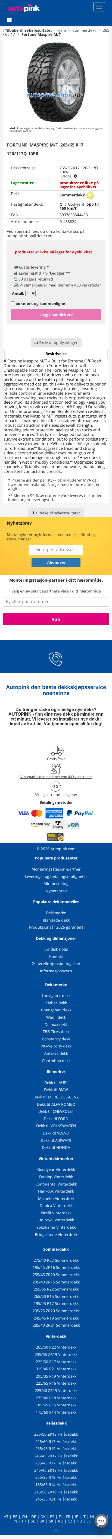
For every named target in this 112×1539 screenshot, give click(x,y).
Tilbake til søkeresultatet (28, 30)
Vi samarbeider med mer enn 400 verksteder (56, 776)
